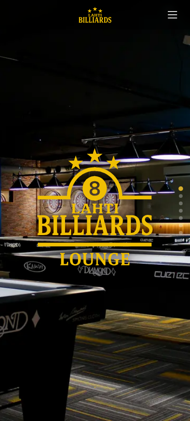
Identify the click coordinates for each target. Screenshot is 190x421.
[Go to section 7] (181, 233)
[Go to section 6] (181, 225)
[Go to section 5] (181, 218)
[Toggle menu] (172, 15)
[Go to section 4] (181, 211)
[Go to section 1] (180, 188)
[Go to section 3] (181, 203)
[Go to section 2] (181, 196)
